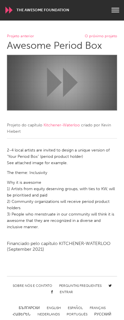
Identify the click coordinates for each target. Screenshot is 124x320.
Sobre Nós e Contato (32, 286)
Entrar (66, 292)
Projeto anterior (20, 36)
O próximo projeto (101, 36)
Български (29, 308)
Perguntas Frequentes (80, 286)
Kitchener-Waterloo (62, 125)
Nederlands (48, 314)
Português (77, 314)
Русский (102, 314)
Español (75, 308)
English (54, 308)
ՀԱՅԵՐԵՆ (22, 314)
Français (98, 308)
